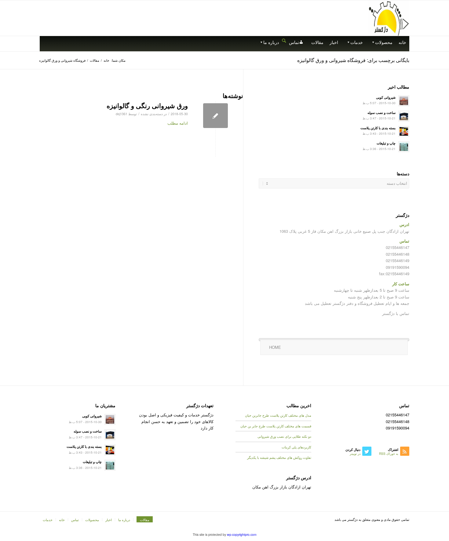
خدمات (356, 42)
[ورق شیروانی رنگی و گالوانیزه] (215, 115)
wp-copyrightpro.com (242, 534)
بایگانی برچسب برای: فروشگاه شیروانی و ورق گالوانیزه (353, 60)
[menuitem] (284, 41)
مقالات (317, 42)
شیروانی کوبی (386, 97)
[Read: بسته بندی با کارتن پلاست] (403, 131)
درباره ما (271, 42)
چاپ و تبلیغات (386, 143)
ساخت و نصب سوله (381, 112)
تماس (294, 42)
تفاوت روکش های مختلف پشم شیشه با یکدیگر (279, 457)
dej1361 (121, 113)
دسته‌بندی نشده (152, 113)
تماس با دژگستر (395, 313)
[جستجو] (284, 40)
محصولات (383, 42)
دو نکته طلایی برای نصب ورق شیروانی (284, 436)
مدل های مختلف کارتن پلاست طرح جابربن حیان (278, 415)
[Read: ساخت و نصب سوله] (403, 116)
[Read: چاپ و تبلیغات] (403, 146)
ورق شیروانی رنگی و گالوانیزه (147, 105)
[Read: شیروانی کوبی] (403, 100)
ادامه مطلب (177, 123)
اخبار (334, 42)
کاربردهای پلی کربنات (296, 447)
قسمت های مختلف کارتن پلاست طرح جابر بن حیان (275, 426)
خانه (402, 42)
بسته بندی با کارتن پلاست (378, 128)
